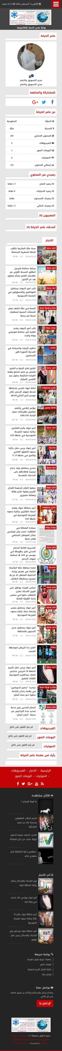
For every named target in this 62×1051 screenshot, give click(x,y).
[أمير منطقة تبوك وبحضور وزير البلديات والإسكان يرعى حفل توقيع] (45, 943)
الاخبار (33, 770)
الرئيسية (45, 770)
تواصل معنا (46, 974)
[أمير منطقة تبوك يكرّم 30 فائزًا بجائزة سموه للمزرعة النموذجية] (45, 926)
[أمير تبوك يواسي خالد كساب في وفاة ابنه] (45, 909)
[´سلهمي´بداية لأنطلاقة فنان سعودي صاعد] (45, 863)
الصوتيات (41, 776)
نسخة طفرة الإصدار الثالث (23, 1039)
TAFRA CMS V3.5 (22, 1043)
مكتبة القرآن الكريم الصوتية (39, 969)
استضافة (44, 1043)
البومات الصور (23, 776)
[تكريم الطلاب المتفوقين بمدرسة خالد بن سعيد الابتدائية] (45, 830)
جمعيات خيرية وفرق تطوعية (39, 959)
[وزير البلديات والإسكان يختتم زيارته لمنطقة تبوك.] (45, 893)
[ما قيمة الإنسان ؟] (45, 813)
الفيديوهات (18, 770)
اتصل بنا (43, 1003)
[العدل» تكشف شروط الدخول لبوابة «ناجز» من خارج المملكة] (45, 847)
